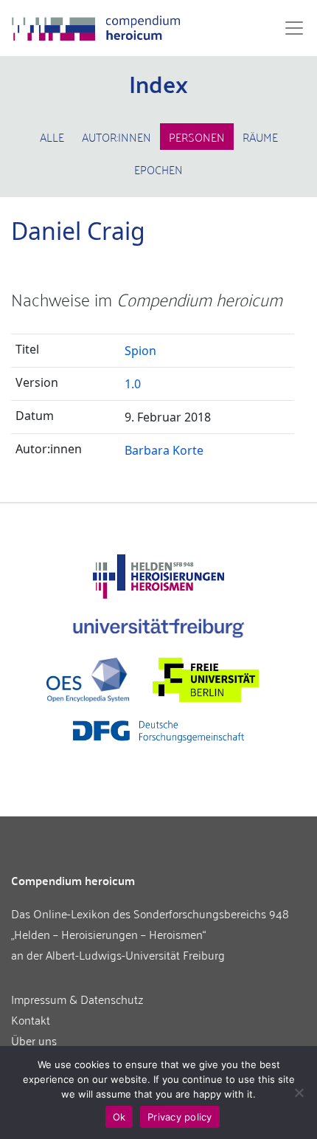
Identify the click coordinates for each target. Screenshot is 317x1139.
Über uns (34, 1040)
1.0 (133, 384)
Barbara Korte (164, 450)
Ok (119, 1117)
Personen (197, 136)
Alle (52, 136)
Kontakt (30, 1019)
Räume (260, 136)
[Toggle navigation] (289, 28)
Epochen (158, 169)
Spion (140, 351)
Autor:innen (116, 136)
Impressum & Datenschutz (77, 998)
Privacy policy (179, 1117)
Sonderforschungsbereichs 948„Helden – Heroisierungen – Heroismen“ (150, 923)
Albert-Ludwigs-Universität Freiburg (135, 954)
